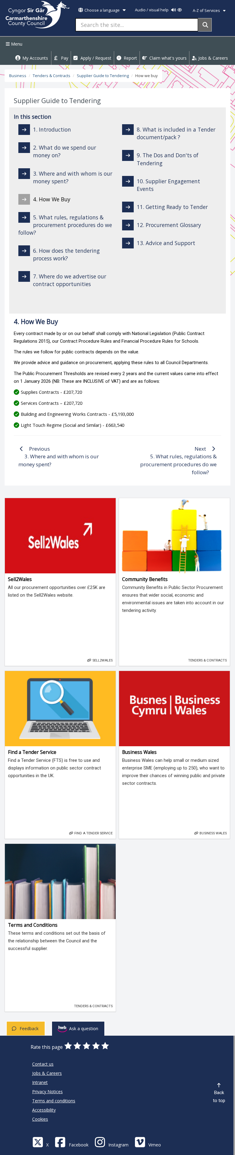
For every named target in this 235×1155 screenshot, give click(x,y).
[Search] (205, 25)
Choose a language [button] (102, 10)
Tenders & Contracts (51, 75)
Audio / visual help (152, 10)
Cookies (40, 1119)
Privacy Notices (47, 1091)
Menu (16, 44)
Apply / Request (95, 58)
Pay (64, 58)
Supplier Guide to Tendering (103, 75)
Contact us (43, 1064)
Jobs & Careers (212, 58)
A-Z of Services (207, 10)
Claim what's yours (167, 58)
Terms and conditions (53, 1101)
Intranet (40, 1082)
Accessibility (44, 1110)
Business (17, 75)
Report (129, 58)
